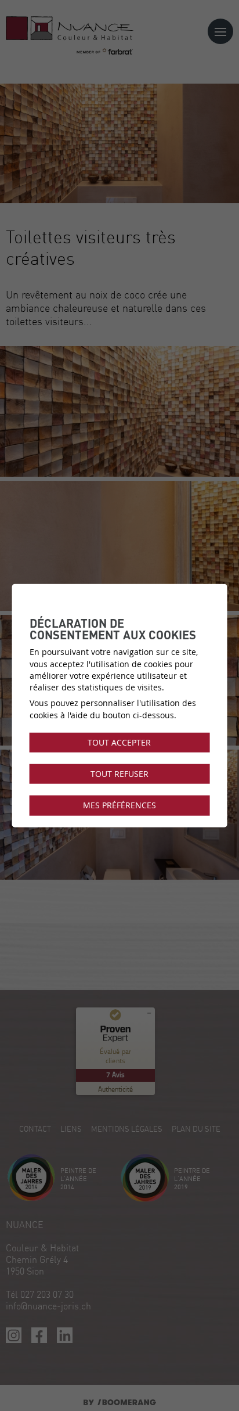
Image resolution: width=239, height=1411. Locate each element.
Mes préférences (119, 805)
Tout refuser (119, 774)
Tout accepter (119, 742)
